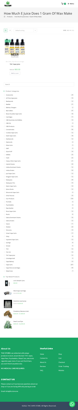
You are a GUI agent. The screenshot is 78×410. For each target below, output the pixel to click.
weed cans (9, 271)
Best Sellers (8, 61)
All (73, 30)
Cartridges (9, 117)
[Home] (4, 17)
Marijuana (9, 180)
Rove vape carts (11, 211)
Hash (7, 158)
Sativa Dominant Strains (13, 217)
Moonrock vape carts (12, 192)
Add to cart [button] (15, 73)
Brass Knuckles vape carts (14, 114)
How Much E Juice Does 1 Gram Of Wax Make (28, 17)
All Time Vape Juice (11, 98)
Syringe (8, 243)
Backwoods (9, 101)
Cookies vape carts (12, 133)
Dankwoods (9, 139)
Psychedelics (10, 205)
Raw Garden (9, 208)
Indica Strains (10, 170)
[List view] (10, 30)
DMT (7, 148)
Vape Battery (10, 261)
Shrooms (9, 230)
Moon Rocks (10, 189)
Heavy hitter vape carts (13, 161)
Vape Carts (9, 265)
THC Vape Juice (15, 64)
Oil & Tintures (10, 195)
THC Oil (8, 252)
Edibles (8, 155)
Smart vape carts (11, 233)
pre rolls (8, 202)
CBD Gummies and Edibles (14, 120)
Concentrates (10, 129)
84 (70, 30)
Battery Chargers (11, 107)
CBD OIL (8, 123)
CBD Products (10, 126)
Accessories (9, 95)
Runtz (8, 214)
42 (68, 30)
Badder (8, 104)
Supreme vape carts (12, 239)
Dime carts (9, 145)
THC (7, 249)
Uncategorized (10, 258)
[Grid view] (5, 30)
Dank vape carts (11, 136)
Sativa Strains (10, 221)
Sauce (8, 224)
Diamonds (9, 142)
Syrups (8, 246)
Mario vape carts (11, 186)
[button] (72, 404)
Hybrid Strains (10, 164)
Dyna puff (9, 151)
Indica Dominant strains (13, 167)
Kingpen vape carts (12, 177)
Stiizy (7, 236)
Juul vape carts (10, 173)
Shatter (8, 227)
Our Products (10, 199)
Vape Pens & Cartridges (18, 61)
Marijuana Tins (10, 183)
